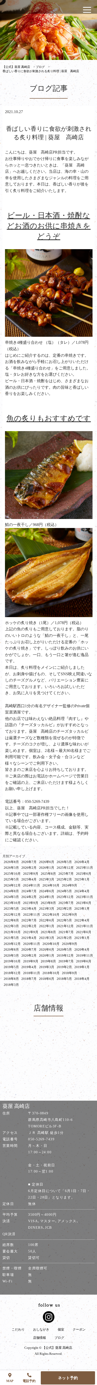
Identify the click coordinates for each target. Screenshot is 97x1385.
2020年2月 (29, 955)
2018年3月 (11, 985)
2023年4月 (29, 908)
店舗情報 (39, 1338)
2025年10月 (12, 873)
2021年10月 (12, 932)
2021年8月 (48, 932)
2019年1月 (82, 967)
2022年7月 (29, 920)
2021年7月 (66, 932)
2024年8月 (11, 891)
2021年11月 (84, 926)
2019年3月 (46, 967)
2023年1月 (82, 908)
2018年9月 (69, 973)
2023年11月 (84, 897)
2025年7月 (66, 873)
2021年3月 (46, 938)
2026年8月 (11, 862)
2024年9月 (69, 885)
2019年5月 (11, 967)
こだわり (18, 1329)
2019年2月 (64, 967)
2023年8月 (48, 903)
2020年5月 (64, 949)
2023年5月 (11, 908)
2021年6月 (83, 932)
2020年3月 (11, 955)
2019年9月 (30, 961)
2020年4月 (82, 949)
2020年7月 (29, 949)
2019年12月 (65, 955)
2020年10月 (51, 944)
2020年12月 (12, 944)
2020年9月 (69, 944)
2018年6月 (46, 979)
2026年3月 (11, 867)
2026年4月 (82, 862)
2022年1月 (46, 926)
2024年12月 (12, 885)
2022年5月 (64, 920)
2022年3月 (11, 926)
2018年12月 (12, 973)
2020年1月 (46, 955)
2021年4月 (29, 938)
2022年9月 (69, 914)
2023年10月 (12, 903)
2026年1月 (46, 867)
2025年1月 (82, 879)
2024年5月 (64, 891)
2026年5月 (64, 862)
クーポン (79, 1329)
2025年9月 (30, 873)
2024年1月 (46, 897)
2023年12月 (65, 897)
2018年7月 (29, 979)
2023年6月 (83, 903)
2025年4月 (29, 879)
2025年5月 (11, 879)
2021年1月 (82, 938)
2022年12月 (12, 914)
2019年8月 (48, 961)
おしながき (41, 1329)
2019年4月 (29, 967)
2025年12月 (65, 867)
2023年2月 (64, 908)
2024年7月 (29, 891)
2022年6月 (46, 920)
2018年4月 (82, 979)
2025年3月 (46, 879)
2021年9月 (30, 932)
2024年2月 (29, 897)
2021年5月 (11, 938)
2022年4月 (82, 920)
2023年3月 (46, 908)
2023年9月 (30, 903)
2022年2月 (29, 926)
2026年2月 (29, 867)
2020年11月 (31, 944)
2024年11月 (31, 885)
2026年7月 (29, 862)
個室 (61, 1329)
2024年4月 (82, 891)
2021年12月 (65, 926)
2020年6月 (46, 949)
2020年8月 (11, 949)
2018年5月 (64, 979)
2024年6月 (46, 891)
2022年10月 (51, 914)
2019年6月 (83, 961)
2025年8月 (48, 873)
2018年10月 (51, 973)
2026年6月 (46, 862)
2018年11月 (31, 973)
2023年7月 (66, 903)
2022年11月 (31, 914)
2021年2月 (64, 938)
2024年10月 (51, 885)
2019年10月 (12, 961)
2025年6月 (83, 873)
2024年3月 (11, 897)
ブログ (59, 1338)
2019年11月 (84, 955)
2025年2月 (64, 879)
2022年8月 (11, 920)
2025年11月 (84, 867)
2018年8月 (11, 979)
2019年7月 (66, 961)
